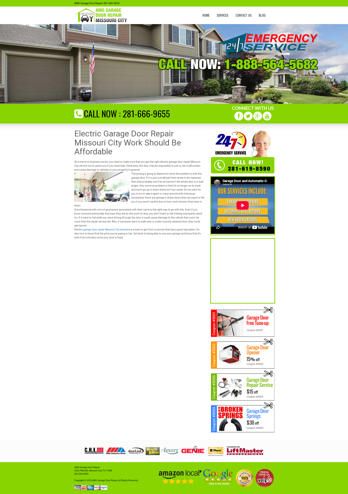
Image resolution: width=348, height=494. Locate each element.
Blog (262, 15)
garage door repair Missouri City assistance (107, 229)
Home (206, 15)
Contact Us (244, 15)
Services (222, 15)
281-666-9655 (146, 113)
